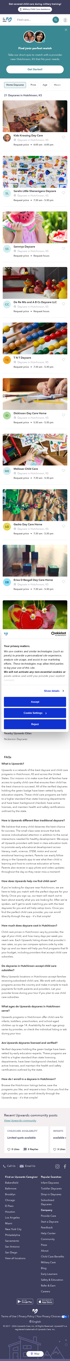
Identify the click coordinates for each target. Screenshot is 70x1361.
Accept (35, 701)
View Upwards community (20, 1121)
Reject (35, 724)
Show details (51, 690)
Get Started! (35, 69)
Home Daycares (15, 84)
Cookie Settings (33, 712)
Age (45, 84)
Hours (57, 84)
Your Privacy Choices (48, 1316)
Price (33, 84)
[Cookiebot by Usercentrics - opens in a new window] (51, 634)
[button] (63, 137)
